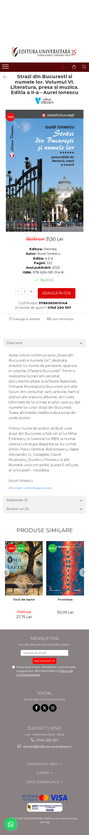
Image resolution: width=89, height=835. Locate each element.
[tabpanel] (44, 171)
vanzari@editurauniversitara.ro (47, 746)
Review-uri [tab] (17, 509)
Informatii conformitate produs (30, 488)
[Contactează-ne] (63, 66)
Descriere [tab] (14, 343)
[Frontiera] (65, 568)
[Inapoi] (3, 77)
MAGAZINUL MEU (43, 764)
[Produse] (6, 68)
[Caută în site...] (84, 66)
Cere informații (61, 319)
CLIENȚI (43, 773)
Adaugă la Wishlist (26, 319)
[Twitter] (44, 708)
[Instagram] (53, 708)
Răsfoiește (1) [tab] (17, 500)
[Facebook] (36, 708)
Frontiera (65, 599)
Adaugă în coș (56, 293)
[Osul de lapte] (24, 568)
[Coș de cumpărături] (74, 66)
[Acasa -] (44, 52)
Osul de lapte (24, 599)
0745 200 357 (47, 740)
